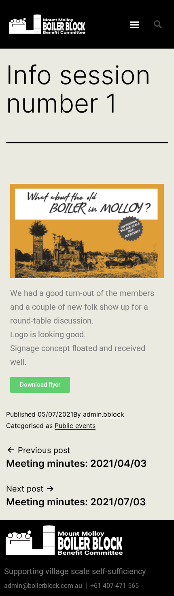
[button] (134, 24)
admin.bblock (103, 414)
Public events (75, 425)
